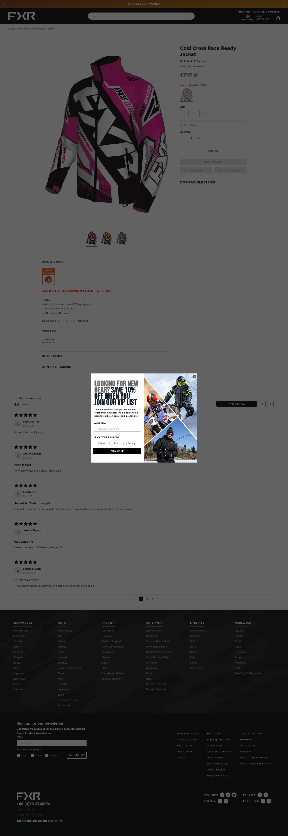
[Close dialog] (194, 376)
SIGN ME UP (117, 451)
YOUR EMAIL (101, 423)
